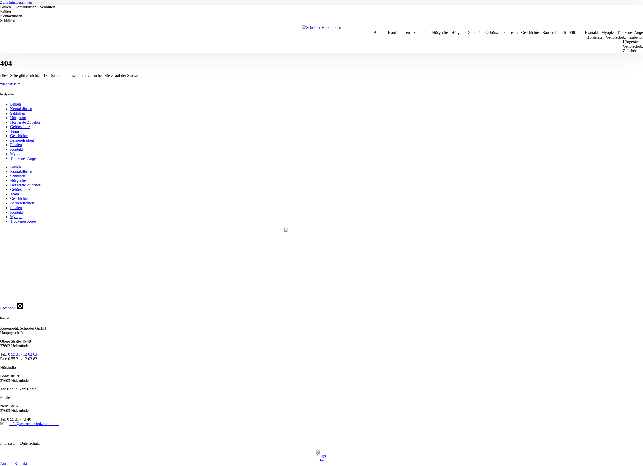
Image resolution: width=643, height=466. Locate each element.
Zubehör (636, 37)
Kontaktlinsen (25, 7)
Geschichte (530, 32)
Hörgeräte (440, 32)
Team (513, 32)
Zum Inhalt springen (16, 2)
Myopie (607, 32)
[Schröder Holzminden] (321, 27)
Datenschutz (30, 443)
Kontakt (591, 32)
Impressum (8, 443)
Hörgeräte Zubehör (466, 32)
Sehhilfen (47, 7)
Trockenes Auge (630, 32)
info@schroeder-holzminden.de (34, 424)
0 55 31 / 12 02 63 (22, 354)
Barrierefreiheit (554, 32)
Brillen (5, 7)
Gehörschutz (495, 32)
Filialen (575, 32)
